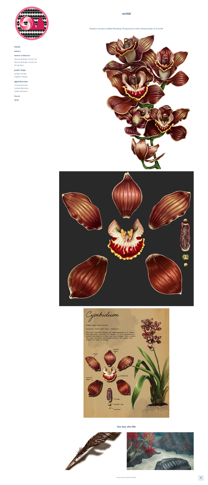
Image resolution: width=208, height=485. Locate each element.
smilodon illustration (21, 88)
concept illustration (21, 85)
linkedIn (17, 47)
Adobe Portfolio (130, 477)
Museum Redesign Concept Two (25, 59)
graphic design (20, 70)
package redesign (20, 74)
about (16, 100)
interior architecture (22, 55)
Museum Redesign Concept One (25, 62)
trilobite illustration (21, 91)
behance (17, 51)
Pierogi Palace (19, 65)
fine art (17, 96)
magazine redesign (20, 77)
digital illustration (21, 81)
